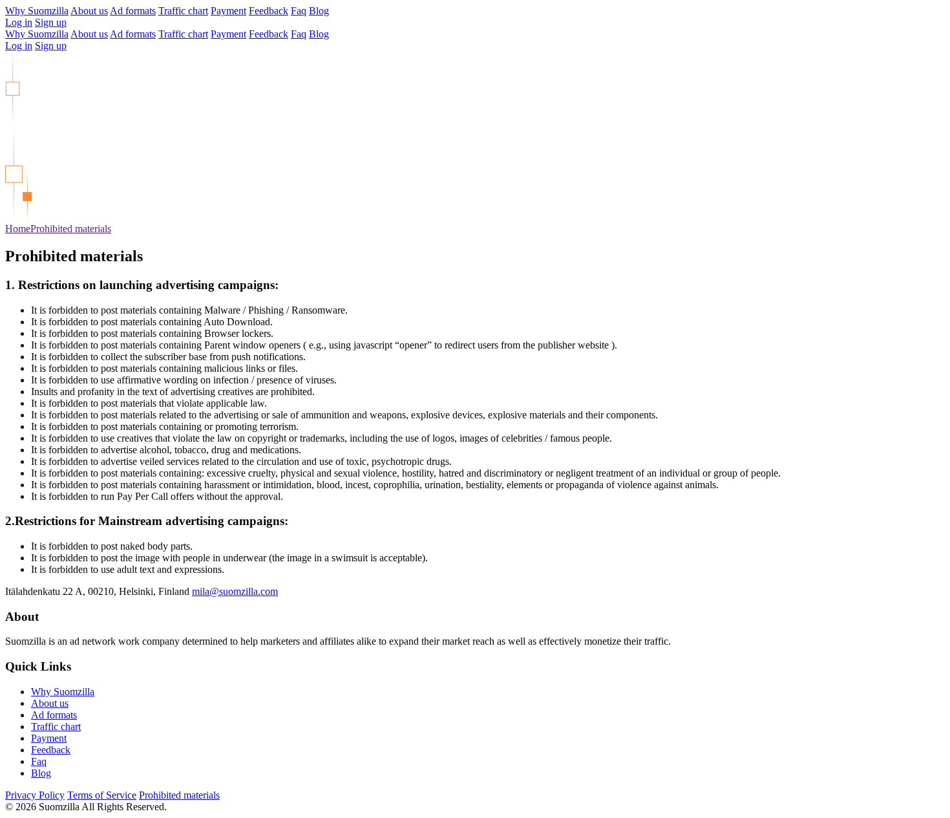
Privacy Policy (35, 795)
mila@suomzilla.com (235, 591)
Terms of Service (101, 795)
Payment (228, 10)
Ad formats (133, 10)
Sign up (51, 22)
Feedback (268, 10)
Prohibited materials (70, 228)
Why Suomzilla (37, 10)
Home (17, 228)
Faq (298, 10)
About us (89, 10)
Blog (319, 10)
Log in (18, 22)
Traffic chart (183, 10)
